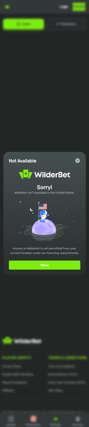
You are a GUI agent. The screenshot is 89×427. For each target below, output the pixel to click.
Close (45, 265)
